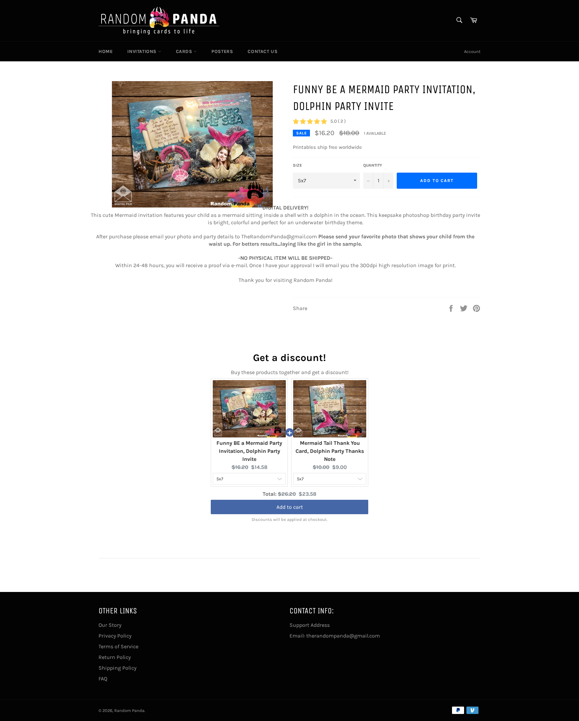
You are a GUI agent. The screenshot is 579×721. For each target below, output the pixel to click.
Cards (185, 51)
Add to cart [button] (289, 506)
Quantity (372, 165)
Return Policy (115, 657)
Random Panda (129, 710)
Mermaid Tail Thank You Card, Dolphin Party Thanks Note (330, 451)
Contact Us (262, 51)
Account (472, 51)
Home (106, 51)
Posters (222, 51)
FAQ (103, 678)
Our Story (110, 625)
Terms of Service (118, 646)
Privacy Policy (115, 636)
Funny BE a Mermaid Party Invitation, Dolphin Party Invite (249, 451)
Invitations (142, 51)
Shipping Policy (117, 668)
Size (297, 165)
